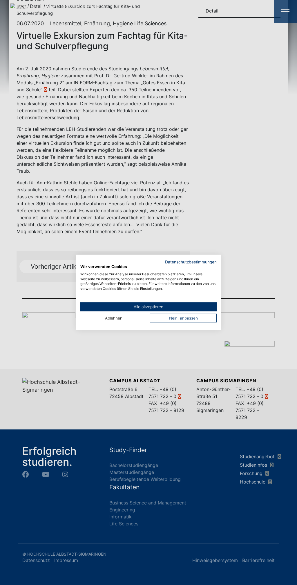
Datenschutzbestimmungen (191, 262)
